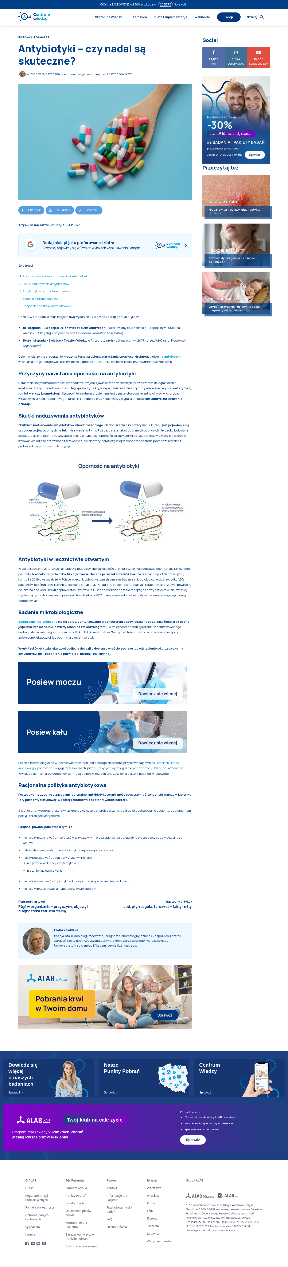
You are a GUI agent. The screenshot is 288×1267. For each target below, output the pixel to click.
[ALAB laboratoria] (200, 1195)
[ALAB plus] (229, 1195)
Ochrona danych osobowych (37, 1217)
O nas (29, 1188)
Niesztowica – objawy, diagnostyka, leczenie (234, 211)
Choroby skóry (223, 201)
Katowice (153, 1234)
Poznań (152, 1203)
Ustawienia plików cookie (78, 1213)
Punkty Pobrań (76, 1196)
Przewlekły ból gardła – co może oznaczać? (232, 260)
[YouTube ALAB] (33, 1243)
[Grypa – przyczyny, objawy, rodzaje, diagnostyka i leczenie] (236, 293)
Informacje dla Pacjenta (116, 1198)
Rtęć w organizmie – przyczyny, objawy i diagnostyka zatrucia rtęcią (53, 908)
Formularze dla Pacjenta (76, 1225)
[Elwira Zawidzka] (23, 74)
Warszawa (154, 1188)
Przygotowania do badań (119, 1209)
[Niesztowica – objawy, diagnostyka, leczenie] (236, 196)
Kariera (30, 1234)
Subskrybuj (258, 48)
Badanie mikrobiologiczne (41, 299)
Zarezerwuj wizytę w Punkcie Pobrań (80, 1236)
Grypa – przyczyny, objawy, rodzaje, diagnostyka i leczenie (235, 308)
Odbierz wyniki (76, 1188)
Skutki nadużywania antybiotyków (46, 284)
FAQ (109, 1219)
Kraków (152, 1218)
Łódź (150, 1211)
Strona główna (116, 1227)
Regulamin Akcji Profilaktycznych (36, 1198)
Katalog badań (76, 1203)
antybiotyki (173, 356)
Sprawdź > (15, 1092)
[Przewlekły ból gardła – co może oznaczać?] (236, 245)
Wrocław (153, 1196)
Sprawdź (193, 1140)
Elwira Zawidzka (48, 74)
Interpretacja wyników (81, 1246)
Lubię (213, 48)
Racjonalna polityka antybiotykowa (47, 306)
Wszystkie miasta (159, 1241)
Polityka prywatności (39, 1207)
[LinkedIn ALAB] (38, 1243)
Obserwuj (236, 48)
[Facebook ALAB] (27, 1243)
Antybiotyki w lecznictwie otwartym (47, 291)
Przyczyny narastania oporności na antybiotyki (55, 276)
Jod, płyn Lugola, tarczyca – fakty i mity (158, 906)
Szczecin (153, 1226)
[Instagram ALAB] (44, 1243)
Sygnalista (32, 1227)
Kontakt (111, 1188)
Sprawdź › (181, 4)
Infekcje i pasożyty (33, 36)
